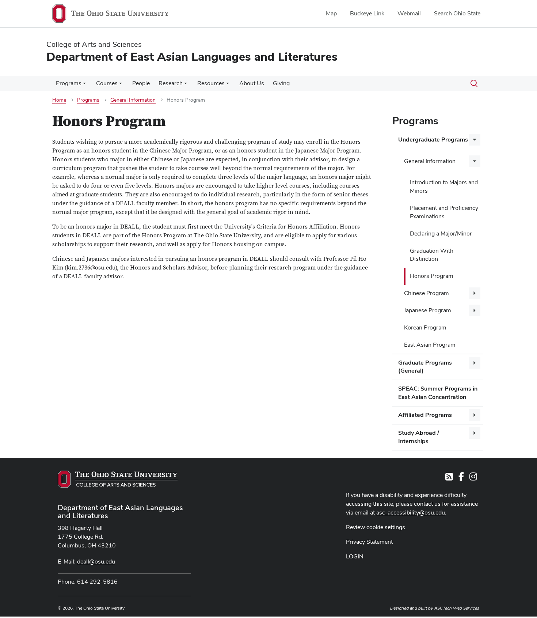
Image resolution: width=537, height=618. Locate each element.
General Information (430, 161)
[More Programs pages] (84, 85)
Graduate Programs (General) (425, 367)
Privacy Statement (369, 542)
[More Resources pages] (228, 85)
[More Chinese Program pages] (474, 293)
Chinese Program (426, 293)
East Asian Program (430, 344)
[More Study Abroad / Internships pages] (474, 433)
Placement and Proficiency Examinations (444, 212)
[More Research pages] (185, 85)
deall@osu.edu (96, 561)
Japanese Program (427, 310)
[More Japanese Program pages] (474, 310)
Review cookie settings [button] (375, 527)
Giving (281, 83)
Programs (68, 83)
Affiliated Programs (425, 415)
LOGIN (354, 556)
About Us (251, 83)
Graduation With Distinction (431, 255)
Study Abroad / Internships (418, 437)
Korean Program (425, 327)
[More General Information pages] (474, 161)
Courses (107, 83)
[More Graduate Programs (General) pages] (474, 363)
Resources (211, 83)
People (141, 83)
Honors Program (431, 276)
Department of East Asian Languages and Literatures (120, 511)
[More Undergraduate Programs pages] (474, 140)
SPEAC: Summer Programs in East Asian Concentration (437, 393)
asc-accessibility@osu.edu (410, 512)
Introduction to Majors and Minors (444, 186)
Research (171, 83)
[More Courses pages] (120, 85)
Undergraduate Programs (433, 139)
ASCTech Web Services (456, 608)
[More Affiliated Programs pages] (474, 415)
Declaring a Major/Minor (441, 233)
